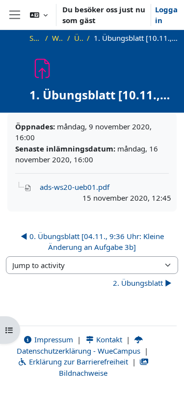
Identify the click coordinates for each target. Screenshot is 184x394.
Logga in (166, 15)
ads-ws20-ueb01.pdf (74, 187)
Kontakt (108, 339)
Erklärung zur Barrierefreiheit (77, 361)
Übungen (78, 38)
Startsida (35, 38)
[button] (39, 15)
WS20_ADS (57, 38)
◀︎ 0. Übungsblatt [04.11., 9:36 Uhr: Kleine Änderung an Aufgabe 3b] (92, 241)
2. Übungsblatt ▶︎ (142, 283)
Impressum (52, 339)
